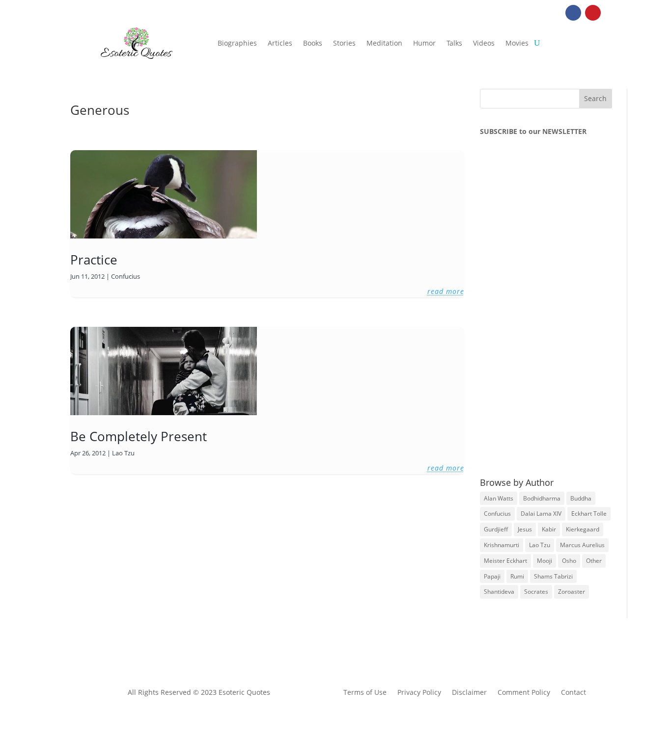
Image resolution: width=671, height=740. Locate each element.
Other (594, 560)
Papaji (492, 576)
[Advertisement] (553, 306)
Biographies (237, 43)
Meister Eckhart (505, 560)
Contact (573, 693)
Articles (280, 43)
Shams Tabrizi (553, 576)
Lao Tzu (123, 453)
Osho (569, 560)
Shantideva (499, 591)
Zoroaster (571, 591)
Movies (517, 43)
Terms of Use (365, 693)
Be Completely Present (138, 436)
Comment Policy (524, 693)
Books (312, 43)
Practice (93, 259)
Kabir (549, 529)
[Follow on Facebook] (573, 13)
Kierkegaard (582, 529)
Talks (454, 43)
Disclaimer (469, 693)
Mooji (544, 560)
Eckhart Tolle (589, 513)
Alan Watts (498, 498)
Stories (344, 43)
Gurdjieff (496, 529)
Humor (424, 43)
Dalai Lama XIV (541, 513)
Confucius (125, 276)
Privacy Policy (419, 693)
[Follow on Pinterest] (593, 13)
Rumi (517, 576)
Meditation (384, 43)
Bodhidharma (541, 498)
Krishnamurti (501, 545)
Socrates (536, 591)
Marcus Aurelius (582, 545)
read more (445, 291)
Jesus (525, 529)
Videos (484, 43)
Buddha (580, 498)
